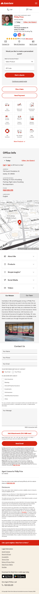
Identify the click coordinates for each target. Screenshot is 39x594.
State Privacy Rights (7, 564)
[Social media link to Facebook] (15, 35)
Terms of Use (5, 559)
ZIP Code (8, 68)
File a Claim (19, 89)
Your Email (6, 364)
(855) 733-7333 (16, 465)
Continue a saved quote (19, 81)
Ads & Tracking (6, 552)
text (9, 165)
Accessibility (5, 557)
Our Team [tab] (29, 295)
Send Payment (19, 95)
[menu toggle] (36, 3)
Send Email (19, 443)
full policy (24, 512)
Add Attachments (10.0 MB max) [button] (19, 433)
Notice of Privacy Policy (8, 562)
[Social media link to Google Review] (24, 35)
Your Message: (7, 410)
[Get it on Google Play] (20, 576)
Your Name (6, 351)
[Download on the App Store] (7, 576)
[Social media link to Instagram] (19, 35)
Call (4, 165)
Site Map (4, 567)
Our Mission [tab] (9, 295)
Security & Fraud (6, 554)
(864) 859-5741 (8, 190)
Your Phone (6, 357)
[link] (10, 3)
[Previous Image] (8, 331)
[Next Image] (31, 331)
